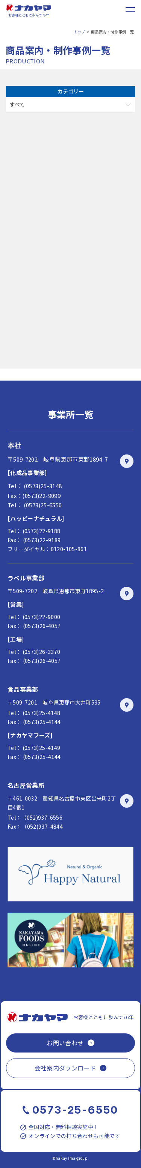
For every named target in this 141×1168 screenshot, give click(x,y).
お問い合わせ (65, 1042)
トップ (79, 31)
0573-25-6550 (75, 1110)
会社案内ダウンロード (65, 1067)
